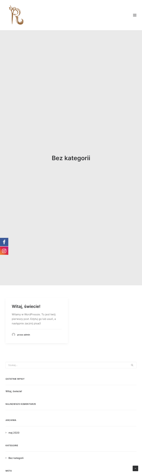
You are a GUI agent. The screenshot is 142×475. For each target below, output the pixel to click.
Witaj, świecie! (26, 306)
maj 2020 (13, 432)
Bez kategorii (15, 457)
